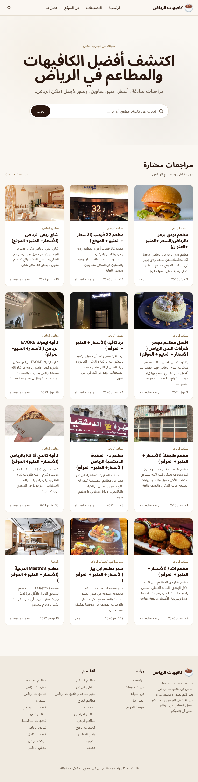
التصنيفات (94, 7)
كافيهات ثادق (37, 734)
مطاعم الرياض (180, 228)
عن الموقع (71, 7)
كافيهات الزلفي (36, 687)
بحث (40, 111)
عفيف (91, 747)
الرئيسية (115, 7)
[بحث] (9, 7)
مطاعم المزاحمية (35, 680)
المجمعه (89, 707)
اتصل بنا (52, 7)
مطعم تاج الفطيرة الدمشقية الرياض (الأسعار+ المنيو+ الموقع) (99, 461)
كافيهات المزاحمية (33, 720)
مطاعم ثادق (38, 714)
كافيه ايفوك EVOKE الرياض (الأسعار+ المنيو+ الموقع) (35, 348)
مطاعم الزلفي (86, 720)
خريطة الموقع (135, 707)
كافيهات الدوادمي (34, 707)
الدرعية (55, 561)
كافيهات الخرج (85, 727)
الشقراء (41, 700)
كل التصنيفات (134, 687)
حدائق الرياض (37, 747)
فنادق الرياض (37, 727)
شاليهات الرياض (35, 693)
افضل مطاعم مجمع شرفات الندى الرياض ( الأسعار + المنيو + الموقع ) (164, 348)
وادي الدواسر (86, 734)
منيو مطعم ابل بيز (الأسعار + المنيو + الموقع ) (99, 574)
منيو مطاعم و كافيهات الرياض (106, 561)
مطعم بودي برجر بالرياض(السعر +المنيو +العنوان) (167, 240)
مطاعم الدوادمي (84, 714)
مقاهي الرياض (50, 228)
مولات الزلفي (37, 741)
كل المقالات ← (16, 174)
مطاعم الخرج (86, 700)
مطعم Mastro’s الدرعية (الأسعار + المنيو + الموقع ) (35, 574)
